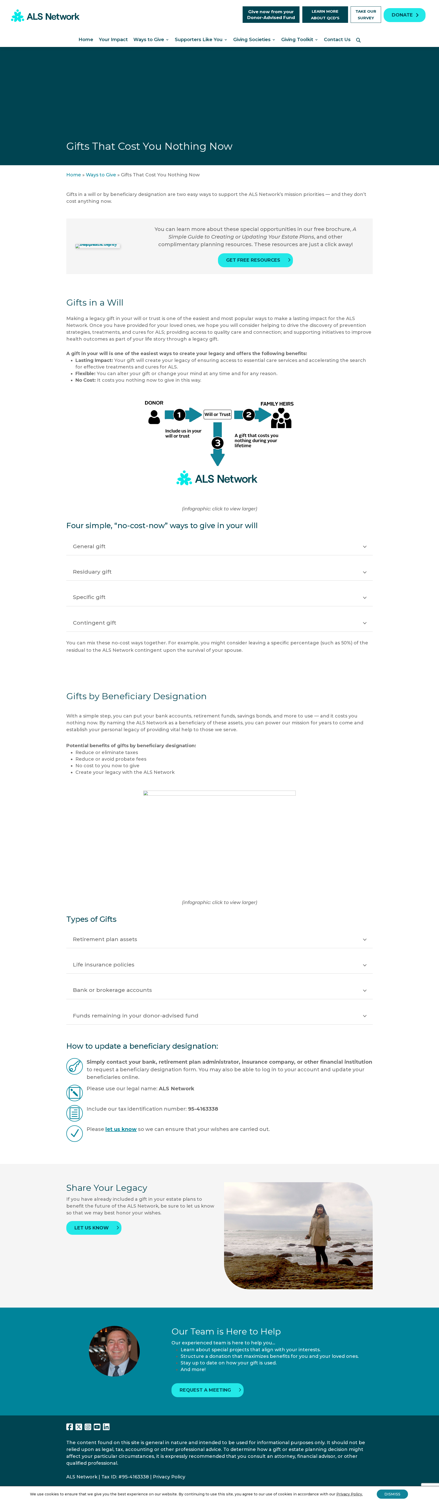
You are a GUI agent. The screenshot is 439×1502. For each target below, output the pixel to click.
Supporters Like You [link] (199, 40)
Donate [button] (402, 15)
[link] (45, 20)
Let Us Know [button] (91, 1228)
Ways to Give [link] (148, 40)
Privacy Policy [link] (169, 1477)
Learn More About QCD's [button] (325, 14)
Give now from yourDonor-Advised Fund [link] (271, 14)
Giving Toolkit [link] (297, 40)
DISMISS (392, 1494)
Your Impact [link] (113, 40)
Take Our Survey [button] (365, 14)
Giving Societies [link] (252, 40)
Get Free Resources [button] (253, 260)
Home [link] (86, 40)
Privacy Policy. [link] (349, 1494)
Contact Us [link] (337, 40)
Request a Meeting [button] (205, 1390)
